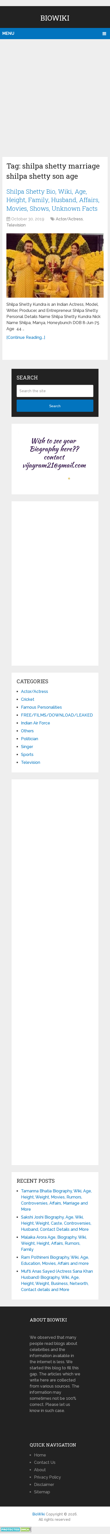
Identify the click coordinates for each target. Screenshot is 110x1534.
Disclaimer (44, 1484)
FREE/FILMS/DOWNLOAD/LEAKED (57, 715)
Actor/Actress (69, 219)
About (40, 1469)
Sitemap (42, 1492)
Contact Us (45, 1462)
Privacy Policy (47, 1477)
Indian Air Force (35, 723)
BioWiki (54, 18)
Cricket (27, 699)
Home (40, 1455)
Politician (29, 738)
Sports (27, 754)
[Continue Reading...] (25, 337)
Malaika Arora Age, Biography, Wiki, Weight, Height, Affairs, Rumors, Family (54, 1243)
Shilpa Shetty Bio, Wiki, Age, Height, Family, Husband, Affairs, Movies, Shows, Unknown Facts (53, 199)
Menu (8, 33)
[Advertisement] (55, 96)
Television (16, 225)
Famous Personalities (41, 707)
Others (27, 730)
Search (55, 406)
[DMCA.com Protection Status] (15, 1530)
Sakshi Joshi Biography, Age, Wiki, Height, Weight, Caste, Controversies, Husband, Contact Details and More (56, 1223)
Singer (27, 746)
